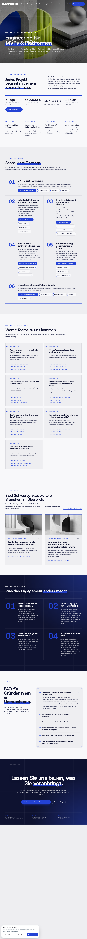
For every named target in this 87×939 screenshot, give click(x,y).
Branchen (38, 4)
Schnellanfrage (59, 802)
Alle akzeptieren (32, 934)
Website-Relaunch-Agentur (27, 263)
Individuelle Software (25, 220)
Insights (46, 4)
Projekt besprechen (14, 109)
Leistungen (30, 4)
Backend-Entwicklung (17, 366)
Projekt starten (77, 4)
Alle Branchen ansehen (71, 508)
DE (70, 3)
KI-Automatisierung (63, 222)
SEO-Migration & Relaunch (58, 369)
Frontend (55, 190)
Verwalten (20, 934)
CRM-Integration (24, 231)
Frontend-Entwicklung (18, 369)
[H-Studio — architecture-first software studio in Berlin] (10, 4)
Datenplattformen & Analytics (66, 234)
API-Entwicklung (46, 294)
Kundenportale (43, 190)
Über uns (52, 3)
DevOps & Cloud (62, 271)
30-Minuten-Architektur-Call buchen (35, 802)
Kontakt (61, 4)
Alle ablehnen (8, 934)
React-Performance (25, 275)
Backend (65, 190)
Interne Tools (23, 223)
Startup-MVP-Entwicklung (27, 190)
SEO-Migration (24, 271)
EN (67, 3)
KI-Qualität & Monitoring (64, 230)
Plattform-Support (63, 267)
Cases (23, 4)
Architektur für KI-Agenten (65, 226)
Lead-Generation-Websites (27, 267)
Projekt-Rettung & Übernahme (66, 263)
